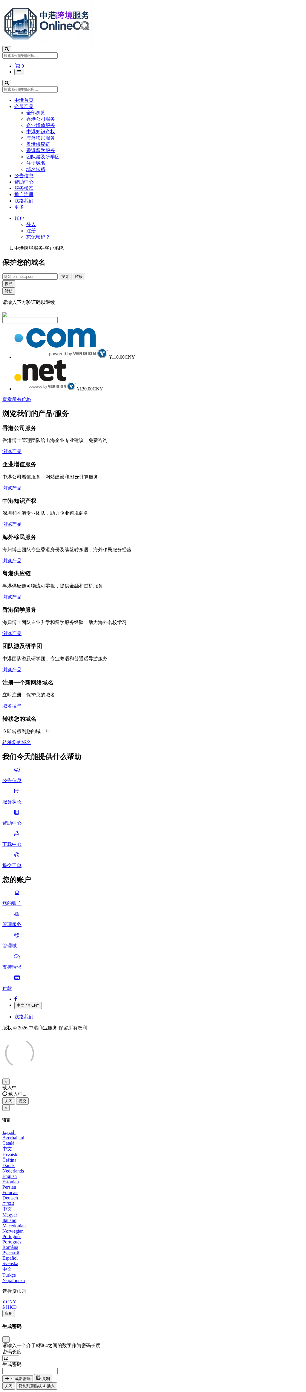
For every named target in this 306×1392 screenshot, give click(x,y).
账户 (19, 218)
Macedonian (14, 1225)
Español (10, 1258)
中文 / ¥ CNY (28, 1005)
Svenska (10, 1263)
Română (10, 1247)
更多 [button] (19, 207)
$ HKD (9, 1307)
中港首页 (23, 100)
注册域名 (35, 163)
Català (8, 1143)
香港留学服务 (40, 150)
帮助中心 (23, 181)
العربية (9, 1132)
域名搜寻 (12, 705)
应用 (9, 1313)
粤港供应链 (38, 144)
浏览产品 (12, 451)
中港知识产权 (40, 131)
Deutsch (10, 1197)
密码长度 (12, 1351)
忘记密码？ (38, 237)
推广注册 (23, 194)
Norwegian (13, 1231)
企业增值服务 (40, 125)
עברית (8, 1203)
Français (10, 1192)
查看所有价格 (16, 399)
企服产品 (23, 106)
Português (11, 1236)
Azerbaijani (13, 1137)
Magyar (9, 1214)
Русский (10, 1252)
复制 (45, 1378)
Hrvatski (10, 1154)
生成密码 (12, 1364)
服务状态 (23, 188)
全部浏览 (35, 112)
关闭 (9, 1101)
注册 (31, 230)
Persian (9, 1187)
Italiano (9, 1220)
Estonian (10, 1181)
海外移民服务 (40, 137)
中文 (7, 1148)
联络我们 (23, 200)
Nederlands (13, 1170)
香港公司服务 (40, 119)
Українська (13, 1280)
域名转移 (35, 169)
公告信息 (23, 175)
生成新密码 (20, 1378)
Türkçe (9, 1275)
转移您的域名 (16, 742)
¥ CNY (9, 1301)
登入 (31, 224)
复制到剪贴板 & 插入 (37, 1386)
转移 (79, 276)
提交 (22, 1101)
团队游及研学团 (43, 156)
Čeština (9, 1160)
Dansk (8, 1165)
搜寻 (65, 276)
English (9, 1176)
